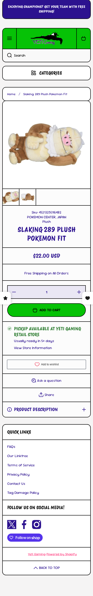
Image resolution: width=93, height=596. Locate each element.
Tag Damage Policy (23, 492)
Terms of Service (21, 465)
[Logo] (46, 38)
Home (11, 94)
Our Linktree (17, 455)
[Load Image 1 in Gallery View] (11, 197)
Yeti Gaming (37, 554)
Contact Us (16, 483)
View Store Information (33, 348)
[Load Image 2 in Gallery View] (27, 197)
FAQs (11, 446)
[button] (83, 38)
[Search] (7, 55)
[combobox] (46, 55)
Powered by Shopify (61, 554)
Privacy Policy (18, 474)
